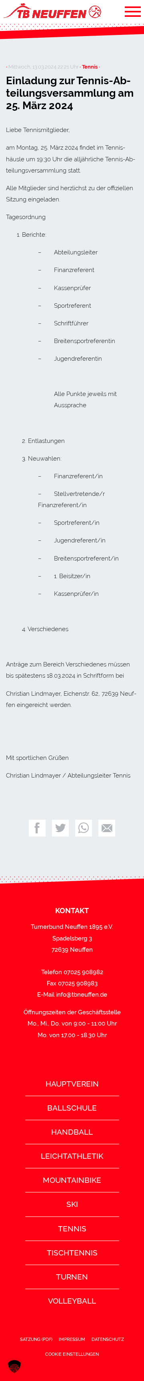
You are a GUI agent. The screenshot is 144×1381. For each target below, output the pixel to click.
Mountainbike (72, 1180)
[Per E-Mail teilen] (106, 828)
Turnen (72, 1276)
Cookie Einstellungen (72, 1354)
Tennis (72, 1228)
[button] (14, 1366)
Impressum (72, 1339)
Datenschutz (108, 1339)
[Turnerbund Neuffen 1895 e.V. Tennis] (51, 11)
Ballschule (72, 1107)
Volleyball (72, 1300)
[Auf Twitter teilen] (60, 828)
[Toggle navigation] (133, 11)
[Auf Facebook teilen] (37, 828)
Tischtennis (72, 1252)
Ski (72, 1204)
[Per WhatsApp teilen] (83, 828)
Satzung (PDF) (36, 1339)
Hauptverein (72, 1083)
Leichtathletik (72, 1156)
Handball (72, 1131)
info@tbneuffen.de (81, 994)
